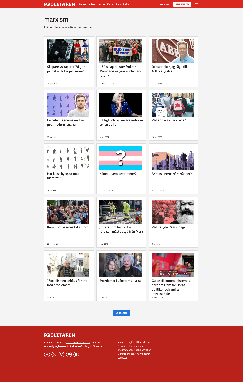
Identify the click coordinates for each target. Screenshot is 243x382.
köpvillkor (145, 350)
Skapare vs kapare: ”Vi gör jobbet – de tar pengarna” (66, 68)
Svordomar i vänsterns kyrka (120, 280)
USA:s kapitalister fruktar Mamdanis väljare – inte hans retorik (120, 71)
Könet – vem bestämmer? (118, 173)
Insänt (126, 4)
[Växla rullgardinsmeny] (196, 4)
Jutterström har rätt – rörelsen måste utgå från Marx (121, 229)
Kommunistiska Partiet (78, 342)
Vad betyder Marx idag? (168, 227)
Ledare (82, 4)
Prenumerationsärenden (130, 346)
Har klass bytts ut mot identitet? (63, 175)
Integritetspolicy (126, 350)
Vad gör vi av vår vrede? (169, 120)
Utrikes (101, 4)
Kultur (110, 4)
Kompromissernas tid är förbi (68, 227)
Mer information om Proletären (134, 353)
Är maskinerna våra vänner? (172, 173)
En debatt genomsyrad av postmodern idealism (65, 122)
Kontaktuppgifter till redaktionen (135, 342)
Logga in (164, 4)
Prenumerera (182, 4)
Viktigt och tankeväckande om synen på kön (121, 122)
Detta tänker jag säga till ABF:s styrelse (169, 68)
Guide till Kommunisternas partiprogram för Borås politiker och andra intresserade (171, 287)
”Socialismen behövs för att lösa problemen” (67, 282)
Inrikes (91, 4)
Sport (118, 4)
